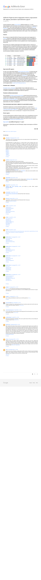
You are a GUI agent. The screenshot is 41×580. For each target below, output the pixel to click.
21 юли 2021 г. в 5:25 (12, 217)
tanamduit (16, 169)
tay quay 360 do (8, 269)
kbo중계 (7, 287)
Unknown (7, 198)
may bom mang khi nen (19, 232)
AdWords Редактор (13, 131)
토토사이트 (8, 288)
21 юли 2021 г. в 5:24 (12, 205)
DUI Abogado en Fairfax (10, 334)
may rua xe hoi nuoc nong (14, 231)
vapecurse (7, 354)
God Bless (7, 159)
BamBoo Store (8, 246)
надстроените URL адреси (23, 71)
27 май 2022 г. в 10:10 (17, 302)
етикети (4, 38)
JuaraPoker (8, 155)
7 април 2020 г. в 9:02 (14, 192)
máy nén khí (27, 231)
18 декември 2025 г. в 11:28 (13, 339)
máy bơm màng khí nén (10, 221)
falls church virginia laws (16, 344)
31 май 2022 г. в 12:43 (15, 317)
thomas (7, 339)
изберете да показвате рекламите (10, 99)
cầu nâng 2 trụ (8, 210)
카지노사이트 (16, 312)
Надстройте (6, 121)
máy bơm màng (8, 220)
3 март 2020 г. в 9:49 (14, 177)
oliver (7, 349)
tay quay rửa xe (8, 207)
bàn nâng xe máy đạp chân (10, 278)
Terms (37, 382)
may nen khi (8, 247)
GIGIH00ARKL (23, 170)
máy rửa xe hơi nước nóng (10, 211)
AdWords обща (7, 131)
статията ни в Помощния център (19, 82)
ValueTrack (24, 75)
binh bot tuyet (21, 231)
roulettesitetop (8, 317)
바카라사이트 (21, 305)
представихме (17, 24)
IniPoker (7, 149)
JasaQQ (7, 154)
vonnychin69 (8, 192)
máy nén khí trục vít (9, 218)
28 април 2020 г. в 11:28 (13, 198)
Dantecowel (8, 324)
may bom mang (8, 267)
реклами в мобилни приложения (16, 95)
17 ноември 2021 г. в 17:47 (13, 287)
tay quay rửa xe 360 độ (9, 208)
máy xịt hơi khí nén (9, 238)
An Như (7, 205)
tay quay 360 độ (8, 209)
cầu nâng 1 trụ (8, 219)
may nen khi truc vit (9, 277)
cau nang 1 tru (8, 268)
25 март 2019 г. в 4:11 (13, 159)
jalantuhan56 (8, 177)
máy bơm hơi (8, 257)
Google (30, 382)
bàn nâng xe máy (9, 222)
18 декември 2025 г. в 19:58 (13, 349)
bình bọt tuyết (8, 212)
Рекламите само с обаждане (9, 87)
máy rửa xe (8, 231)
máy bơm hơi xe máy (9, 258)
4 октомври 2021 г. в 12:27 (15, 246)
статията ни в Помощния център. (16, 119)
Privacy (34, 382)
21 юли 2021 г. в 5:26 (12, 229)
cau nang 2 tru (8, 259)
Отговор (7, 156)
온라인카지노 (16, 319)
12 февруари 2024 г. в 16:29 (15, 324)
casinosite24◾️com (9, 302)
